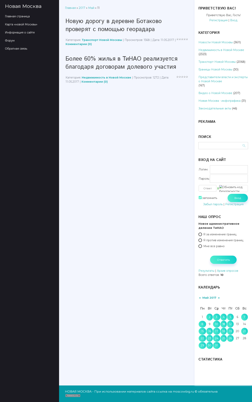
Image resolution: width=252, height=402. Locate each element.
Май (91, 8)
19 (230, 331)
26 (230, 338)
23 (209, 338)
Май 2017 (209, 297)
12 (230, 324)
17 (216, 331)
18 (223, 331)
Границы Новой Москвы (215, 69)
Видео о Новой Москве (215, 93)
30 (209, 345)
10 (216, 324)
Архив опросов (227, 271)
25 (223, 338)
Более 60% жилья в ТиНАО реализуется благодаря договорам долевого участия (122, 63)
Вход (233, 20)
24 (216, 338)
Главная (70, 8)
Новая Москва (23, 6)
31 (216, 345)
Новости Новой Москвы (215, 42)
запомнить (209, 198)
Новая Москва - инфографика (219, 101)
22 (202, 338)
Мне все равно (214, 246)
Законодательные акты (214, 108)
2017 (82, 8)
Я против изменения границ (223, 240)
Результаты (206, 271)
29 (202, 345)
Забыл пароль (213, 204)
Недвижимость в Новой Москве (106, 77)
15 (202, 331)
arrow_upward (243, 393)
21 (244, 331)
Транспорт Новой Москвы (102, 40)
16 (209, 331)
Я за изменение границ (219, 234)
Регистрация (218, 20)
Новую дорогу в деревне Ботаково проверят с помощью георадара (114, 25)
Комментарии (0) (79, 44)
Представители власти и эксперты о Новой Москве (223, 79)
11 (223, 324)
